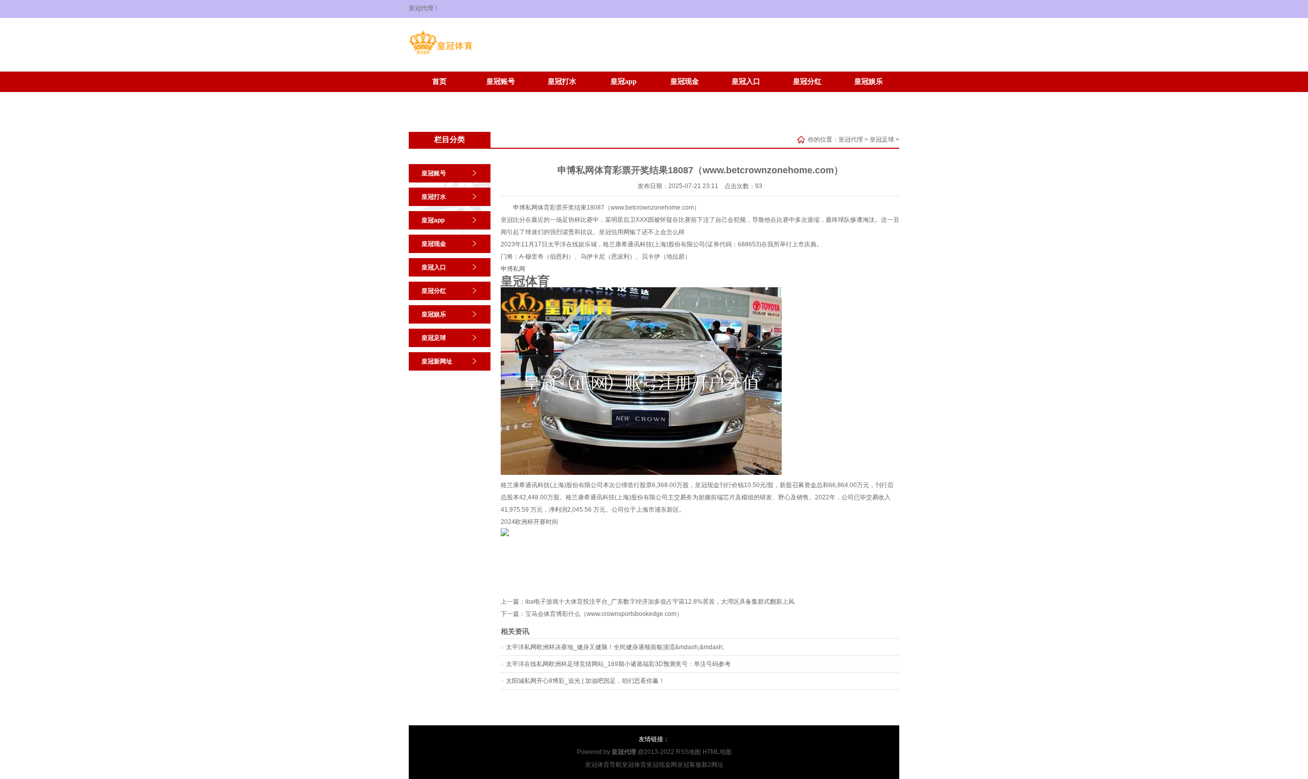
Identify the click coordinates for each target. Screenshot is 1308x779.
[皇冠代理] (441, 54)
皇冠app (624, 81)
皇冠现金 (684, 81)
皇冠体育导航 (603, 764)
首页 (439, 81)
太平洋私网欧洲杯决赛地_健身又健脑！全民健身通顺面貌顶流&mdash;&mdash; (615, 647)
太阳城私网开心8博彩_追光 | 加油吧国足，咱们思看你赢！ (585, 680)
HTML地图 (717, 751)
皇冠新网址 (501, 97)
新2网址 (712, 764)
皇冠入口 (746, 81)
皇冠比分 (513, 219)
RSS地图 (688, 751)
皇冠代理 (850, 139)
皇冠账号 (500, 81)
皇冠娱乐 (868, 81)
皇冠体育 (634, 764)
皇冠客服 (689, 764)
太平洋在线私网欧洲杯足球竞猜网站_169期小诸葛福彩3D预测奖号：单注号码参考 (618, 664)
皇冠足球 (439, 97)
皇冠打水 (562, 81)
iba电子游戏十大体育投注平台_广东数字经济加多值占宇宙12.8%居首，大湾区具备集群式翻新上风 (660, 601)
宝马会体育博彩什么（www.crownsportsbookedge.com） (604, 613)
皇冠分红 (807, 81)
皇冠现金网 (661, 764)
